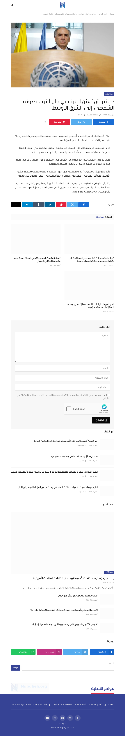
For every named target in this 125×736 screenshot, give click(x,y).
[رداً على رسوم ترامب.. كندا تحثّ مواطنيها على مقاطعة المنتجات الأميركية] (62, 543)
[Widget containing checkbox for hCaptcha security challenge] (87, 409)
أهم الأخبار (109, 572)
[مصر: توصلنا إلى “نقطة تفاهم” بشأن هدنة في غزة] (107, 460)
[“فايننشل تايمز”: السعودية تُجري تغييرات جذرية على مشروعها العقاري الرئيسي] (36, 239)
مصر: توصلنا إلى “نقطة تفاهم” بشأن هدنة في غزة (74, 456)
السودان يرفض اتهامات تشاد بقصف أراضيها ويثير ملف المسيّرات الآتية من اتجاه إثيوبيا (90, 305)
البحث (111, 663)
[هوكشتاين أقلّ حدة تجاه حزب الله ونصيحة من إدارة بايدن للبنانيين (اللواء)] (107, 444)
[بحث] (12, 5)
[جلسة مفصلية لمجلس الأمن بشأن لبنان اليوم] (107, 599)
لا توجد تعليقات (92, 115)
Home (112, 14)
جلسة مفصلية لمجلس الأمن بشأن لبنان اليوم (78, 596)
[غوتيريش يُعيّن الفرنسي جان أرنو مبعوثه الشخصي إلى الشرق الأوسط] (62, 53)
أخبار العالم (102, 14)
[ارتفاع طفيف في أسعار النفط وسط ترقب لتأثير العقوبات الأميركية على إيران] (107, 613)
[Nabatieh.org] (62, 5)
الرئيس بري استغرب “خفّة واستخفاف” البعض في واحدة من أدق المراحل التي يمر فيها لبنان (58, 487)
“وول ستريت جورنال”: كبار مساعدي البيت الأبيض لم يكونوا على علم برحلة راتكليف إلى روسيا (92, 259)
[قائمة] (112, 5)
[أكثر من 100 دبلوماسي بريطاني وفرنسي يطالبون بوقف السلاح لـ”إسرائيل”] (107, 628)
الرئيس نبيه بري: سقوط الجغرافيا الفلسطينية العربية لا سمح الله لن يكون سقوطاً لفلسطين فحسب (54, 472)
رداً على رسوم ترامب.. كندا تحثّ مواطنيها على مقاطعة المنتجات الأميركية (73, 578)
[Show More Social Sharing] (45, 122)
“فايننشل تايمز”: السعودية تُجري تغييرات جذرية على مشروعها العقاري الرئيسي (37, 259)
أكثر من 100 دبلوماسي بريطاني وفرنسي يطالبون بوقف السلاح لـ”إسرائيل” (64, 624)
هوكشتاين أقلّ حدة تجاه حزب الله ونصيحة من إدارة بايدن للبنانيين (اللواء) (66, 441)
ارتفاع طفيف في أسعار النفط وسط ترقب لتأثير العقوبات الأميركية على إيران (64, 610)
